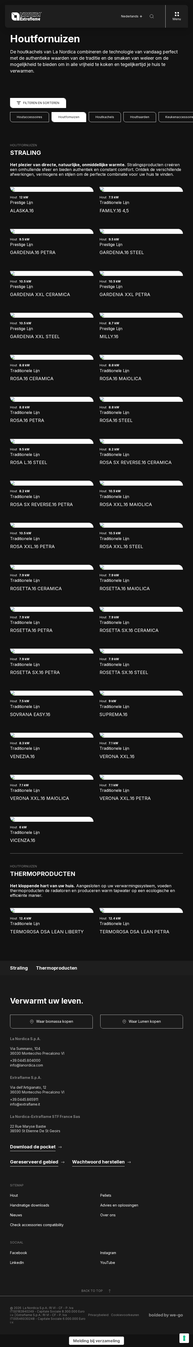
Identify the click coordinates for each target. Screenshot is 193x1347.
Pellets (105, 1195)
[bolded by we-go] (166, 1315)
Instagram (108, 1253)
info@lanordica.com (26, 1065)
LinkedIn (17, 1262)
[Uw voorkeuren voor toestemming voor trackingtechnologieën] (184, 1338)
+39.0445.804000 (25, 1060)
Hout (14, 1195)
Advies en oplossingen (119, 1205)
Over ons (108, 1215)
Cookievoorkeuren (125, 1315)
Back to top (92, 1291)
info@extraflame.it (25, 1104)
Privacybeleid (98, 1315)
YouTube (107, 1262)
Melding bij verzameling (96, 1340)
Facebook (18, 1253)
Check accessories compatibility (37, 1225)
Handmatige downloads (29, 1205)
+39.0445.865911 (24, 1099)
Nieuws (16, 1215)
